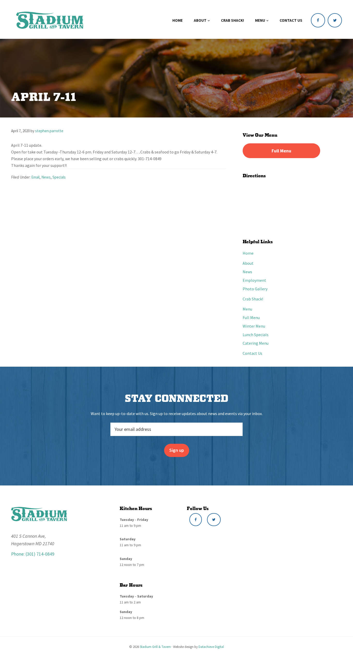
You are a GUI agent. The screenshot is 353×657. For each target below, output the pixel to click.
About (248, 263)
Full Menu (281, 151)
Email (35, 177)
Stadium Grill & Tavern (155, 647)
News (46, 177)
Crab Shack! (253, 298)
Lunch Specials (255, 334)
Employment (254, 280)
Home (248, 253)
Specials (59, 177)
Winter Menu (254, 326)
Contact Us (252, 353)
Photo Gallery (255, 288)
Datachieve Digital (211, 647)
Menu (247, 309)
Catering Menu (255, 343)
